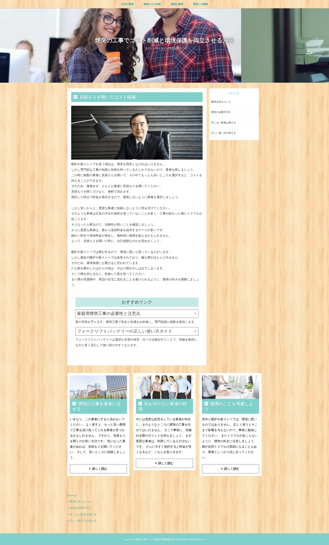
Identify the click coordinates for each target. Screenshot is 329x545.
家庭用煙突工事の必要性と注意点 (108, 313)
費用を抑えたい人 (221, 102)
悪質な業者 (177, 4)
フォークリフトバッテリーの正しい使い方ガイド (124, 331)
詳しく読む (99, 468)
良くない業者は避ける (223, 122)
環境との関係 (200, 4)
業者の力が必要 (152, 4)
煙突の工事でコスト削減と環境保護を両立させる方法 (164, 40)
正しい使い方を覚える (223, 133)
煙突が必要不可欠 (221, 112)
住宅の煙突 (127, 4)
